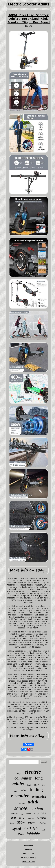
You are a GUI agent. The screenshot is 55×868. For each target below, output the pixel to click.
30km (28, 814)
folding (36, 789)
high (15, 791)
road (43, 830)
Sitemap (28, 850)
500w (31, 822)
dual (29, 785)
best (12, 823)
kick (44, 813)
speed (17, 829)
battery (14, 813)
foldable (33, 833)
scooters (22, 803)
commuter (23, 778)
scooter (21, 808)
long (39, 778)
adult (33, 802)
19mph (18, 774)
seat (13, 817)
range (31, 828)
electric (32, 772)
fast (22, 814)
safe (36, 784)
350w (21, 822)
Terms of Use (28, 862)
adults (18, 783)
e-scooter (20, 795)
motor (42, 822)
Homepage (28, 846)
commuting (39, 796)
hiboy (36, 814)
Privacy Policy (28, 858)
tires (21, 818)
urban (37, 809)
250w (21, 834)
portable (41, 817)
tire (43, 785)
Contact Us (28, 854)
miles (23, 790)
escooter (30, 818)
